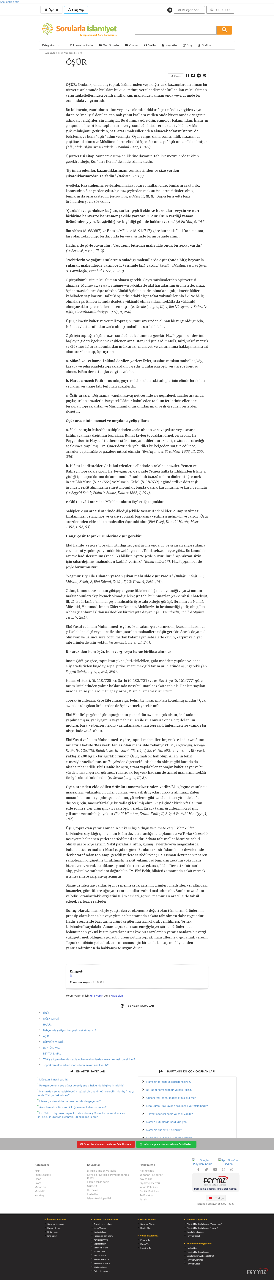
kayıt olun (117, 995)
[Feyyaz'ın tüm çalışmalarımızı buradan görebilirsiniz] (257, 1271)
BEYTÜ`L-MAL (52, 1053)
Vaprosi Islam (100, 1244)
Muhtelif (40, 1191)
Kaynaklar (146, 1178)
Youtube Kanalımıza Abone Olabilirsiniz (107, 1144)
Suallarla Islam (100, 1232)
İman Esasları (43, 1174)
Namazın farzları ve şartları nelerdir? (168, 1081)
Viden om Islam (101, 1248)
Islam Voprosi (100, 1228)
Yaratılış (39, 1195)
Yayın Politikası (149, 1187)
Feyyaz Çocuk (193, 1236)
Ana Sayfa (50, 53)
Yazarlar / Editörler (151, 1174)
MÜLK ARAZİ (51, 1018)
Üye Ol (53, 10)
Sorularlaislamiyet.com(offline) (200, 1256)
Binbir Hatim (52, 1232)
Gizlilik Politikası (149, 1191)
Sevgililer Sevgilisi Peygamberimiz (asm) (108, 1176)
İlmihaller (92, 1194)
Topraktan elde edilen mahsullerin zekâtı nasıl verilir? (76, 1065)
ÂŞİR (46, 1036)
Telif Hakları (147, 1195)
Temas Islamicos (101, 1259)
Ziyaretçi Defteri (150, 1183)
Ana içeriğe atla (9, 1)
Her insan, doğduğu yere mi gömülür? (169, 1138)
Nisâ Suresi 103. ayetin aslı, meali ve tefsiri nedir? (177, 1105)
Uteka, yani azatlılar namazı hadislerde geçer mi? (70, 1101)
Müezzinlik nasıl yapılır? (54, 1079)
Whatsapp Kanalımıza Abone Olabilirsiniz (168, 1144)
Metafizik (40, 1187)
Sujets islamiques (102, 1271)
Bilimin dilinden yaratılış (101, 1170)
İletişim (144, 1199)
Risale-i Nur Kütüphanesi (198, 1252)
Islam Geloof (99, 1251)
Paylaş (177, 76)
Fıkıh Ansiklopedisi (67, 53)
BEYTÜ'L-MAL (51, 1047)
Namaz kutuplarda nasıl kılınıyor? (167, 1121)
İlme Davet (52, 1236)
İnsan (38, 1178)
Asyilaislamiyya (101, 1240)
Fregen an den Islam (103, 1236)
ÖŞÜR (47, 1013)
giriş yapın (96, 995)
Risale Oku (145, 1228)
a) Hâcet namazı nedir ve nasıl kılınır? (169, 1089)
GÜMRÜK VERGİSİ (54, 1041)
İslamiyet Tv (145, 1248)
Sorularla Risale (147, 1224)
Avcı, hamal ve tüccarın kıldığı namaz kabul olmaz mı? (72, 1107)
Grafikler (207, 45)
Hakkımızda (147, 1170)
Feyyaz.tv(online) (195, 1260)
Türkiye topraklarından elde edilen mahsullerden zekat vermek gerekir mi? (89, 1059)
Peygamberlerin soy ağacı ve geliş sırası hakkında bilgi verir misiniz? (82, 1085)
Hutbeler (92, 1190)
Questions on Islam (102, 1224)
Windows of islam (102, 1263)
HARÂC (47, 1024)
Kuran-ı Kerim (53, 1228)
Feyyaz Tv (145, 1240)
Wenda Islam (100, 1255)
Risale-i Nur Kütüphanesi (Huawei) (202, 1228)
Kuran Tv (144, 1244)
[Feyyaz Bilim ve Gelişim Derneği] (216, 1181)
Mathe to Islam (100, 1267)
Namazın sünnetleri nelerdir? (164, 1129)
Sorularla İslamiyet (55, 1224)
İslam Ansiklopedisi (99, 1198)
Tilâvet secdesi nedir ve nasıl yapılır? (169, 1113)
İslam (38, 1183)
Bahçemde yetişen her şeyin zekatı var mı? (69, 1030)
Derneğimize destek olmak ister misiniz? (215, 1188)
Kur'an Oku (192, 1248)
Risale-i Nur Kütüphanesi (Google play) (204, 1224)
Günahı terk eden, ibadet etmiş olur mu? (171, 1097)
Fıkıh (37, 1170)
